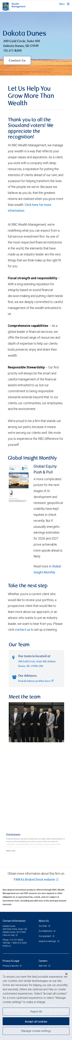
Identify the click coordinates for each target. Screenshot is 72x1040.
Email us (7, 945)
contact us (22, 630)
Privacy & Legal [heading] (11, 960)
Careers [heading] (43, 960)
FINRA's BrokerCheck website (34, 879)
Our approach (45, 936)
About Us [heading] (44, 920)
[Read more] (10, 850)
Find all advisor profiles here (34, 681)
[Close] (66, 974)
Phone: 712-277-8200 (13, 939)
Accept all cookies (36, 1021)
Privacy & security (11, 965)
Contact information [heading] (14, 920)
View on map (9, 935)
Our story (43, 925)
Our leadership (46, 930)
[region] (36, 1005)
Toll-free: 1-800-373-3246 (15, 942)
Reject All (36, 1011)
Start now (43, 965)
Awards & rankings (48, 941)
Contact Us (17, 60)
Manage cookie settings (36, 1031)
